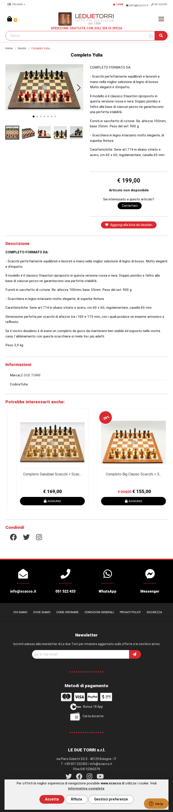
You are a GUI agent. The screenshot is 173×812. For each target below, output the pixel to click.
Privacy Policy (130, 612)
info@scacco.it (139, 5)
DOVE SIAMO (41, 612)
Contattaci (130, 205)
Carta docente (93, 716)
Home (9, 48)
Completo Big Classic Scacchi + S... (127, 474)
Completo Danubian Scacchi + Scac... (46, 474)
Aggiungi (48, 501)
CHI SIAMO (20, 612)
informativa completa (86, 788)
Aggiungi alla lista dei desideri (131, 225)
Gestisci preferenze (111, 799)
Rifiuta (76, 799)
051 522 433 (160, 4)
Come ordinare (67, 612)
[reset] (151, 36)
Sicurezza (154, 612)
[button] (79, 87)
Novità (22, 48)
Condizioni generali (99, 612)
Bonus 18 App (93, 706)
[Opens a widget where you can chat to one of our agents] (156, 804)
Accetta (52, 799)
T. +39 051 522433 (74, 764)
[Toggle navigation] (161, 19)
